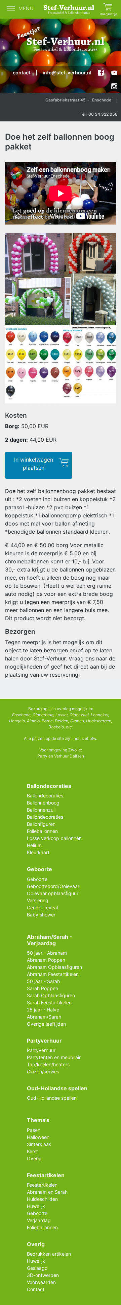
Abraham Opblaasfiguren (54, 967)
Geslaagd (37, 1268)
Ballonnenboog (43, 803)
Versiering (37, 900)
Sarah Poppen (42, 988)
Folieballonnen (42, 831)
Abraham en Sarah (47, 1192)
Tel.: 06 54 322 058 (99, 114)
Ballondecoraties (45, 795)
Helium (34, 845)
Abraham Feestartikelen (53, 974)
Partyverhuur (41, 1050)
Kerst (32, 1151)
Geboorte (37, 879)
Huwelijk (36, 1206)
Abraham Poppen (46, 960)
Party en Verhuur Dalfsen (60, 756)
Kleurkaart (38, 852)
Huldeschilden (42, 1199)
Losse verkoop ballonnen (54, 838)
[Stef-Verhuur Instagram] (114, 86)
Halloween (38, 1137)
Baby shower (41, 914)
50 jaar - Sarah (43, 981)
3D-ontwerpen (43, 1275)
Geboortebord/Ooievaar (53, 886)
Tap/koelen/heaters (48, 1064)
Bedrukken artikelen (49, 1254)
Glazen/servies (43, 1071)
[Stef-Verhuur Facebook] (101, 72)
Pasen (33, 1130)
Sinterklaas (39, 1144)
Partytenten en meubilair (54, 1057)
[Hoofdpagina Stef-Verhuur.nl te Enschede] (70, 9)
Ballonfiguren (41, 824)
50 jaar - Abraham (47, 953)
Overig (34, 1158)
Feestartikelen (42, 1185)
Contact (35, 1289)
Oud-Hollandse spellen (52, 1098)
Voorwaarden (41, 1282)
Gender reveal (42, 907)
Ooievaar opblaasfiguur (52, 893)
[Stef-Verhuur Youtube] (114, 72)
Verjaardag (39, 1220)
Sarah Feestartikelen (49, 1002)
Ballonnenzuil (41, 810)
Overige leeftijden (46, 1024)
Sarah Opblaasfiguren (51, 995)
